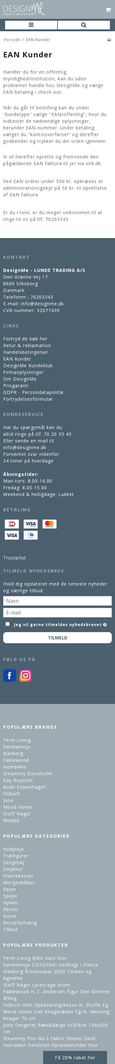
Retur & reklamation (27, 345)
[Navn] (57, 600)
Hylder (10, 903)
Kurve (10, 916)
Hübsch (11, 794)
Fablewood (16, 760)
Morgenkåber (18, 882)
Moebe (11, 820)
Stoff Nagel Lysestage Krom (36, 985)
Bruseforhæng (20, 923)
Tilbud (10, 929)
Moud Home (17, 807)
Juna (8, 800)
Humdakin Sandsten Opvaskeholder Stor (50, 1045)
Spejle (10, 896)
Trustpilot (14, 558)
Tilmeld (57, 638)
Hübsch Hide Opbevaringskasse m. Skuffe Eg (55, 1005)
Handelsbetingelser (25, 352)
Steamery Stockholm (27, 773)
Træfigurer (15, 856)
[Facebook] (9, 680)
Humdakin (15, 767)
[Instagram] (25, 680)
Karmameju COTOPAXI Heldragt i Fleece (50, 965)
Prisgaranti (16, 386)
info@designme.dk (42, 304)
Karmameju (16, 747)
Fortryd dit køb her (25, 339)
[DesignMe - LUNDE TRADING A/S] (24, 8)
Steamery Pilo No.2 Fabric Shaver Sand (49, 1038)
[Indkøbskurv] (108, 9)
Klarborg (13, 753)
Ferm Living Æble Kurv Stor (35, 958)
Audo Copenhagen (24, 787)
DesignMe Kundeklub (28, 365)
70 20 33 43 (58, 434)
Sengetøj (13, 862)
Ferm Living (17, 740)
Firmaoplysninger (23, 372)
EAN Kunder (17, 359)
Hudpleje (13, 849)
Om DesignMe (20, 379)
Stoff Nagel (16, 814)
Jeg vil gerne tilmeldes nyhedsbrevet (58, 623)
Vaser (9, 889)
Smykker (13, 869)
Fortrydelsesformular (28, 399)
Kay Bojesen (18, 780)
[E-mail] (57, 612)
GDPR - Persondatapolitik (33, 392)
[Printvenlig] (109, 39)
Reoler (11, 909)
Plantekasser (18, 876)
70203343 (41, 297)
